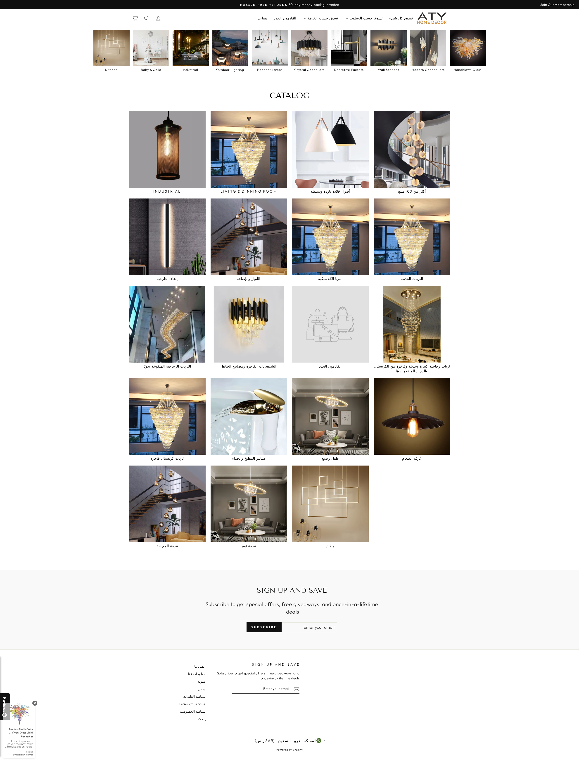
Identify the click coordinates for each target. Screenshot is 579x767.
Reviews (4, 704)
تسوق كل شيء (401, 18)
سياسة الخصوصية (192, 711)
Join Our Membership (557, 4)
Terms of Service (192, 704)
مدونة (202, 681)
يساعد (261, 18)
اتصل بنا (199, 666)
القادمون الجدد (285, 18)
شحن (202, 689)
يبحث (202, 719)
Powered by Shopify (289, 749)
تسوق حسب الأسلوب (365, 18)
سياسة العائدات (194, 696)
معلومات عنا (196, 674)
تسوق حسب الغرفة (322, 18)
